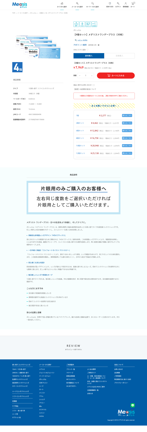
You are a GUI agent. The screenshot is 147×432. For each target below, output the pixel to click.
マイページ (69, 373)
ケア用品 (15, 406)
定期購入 (119, 56)
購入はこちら (127, 115)
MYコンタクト (71, 379)
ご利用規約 (117, 376)
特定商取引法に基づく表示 (122, 379)
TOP (13, 13)
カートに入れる (118, 75)
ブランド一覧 (70, 369)
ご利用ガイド (91, 373)
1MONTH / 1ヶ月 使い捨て (21, 376)
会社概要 (117, 373)
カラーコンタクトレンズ (19, 386)
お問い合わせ (118, 369)
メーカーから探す (22, 13)
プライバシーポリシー (121, 383)
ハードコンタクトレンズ (20, 391)
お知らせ (90, 393)
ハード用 (15, 414)
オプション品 (16, 417)
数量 (75, 75)
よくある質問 (91, 369)
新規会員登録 (70, 376)
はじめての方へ (71, 386)
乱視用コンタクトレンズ (20, 379)
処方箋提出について (72, 383)
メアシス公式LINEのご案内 (96, 387)
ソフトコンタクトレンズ (20, 396)
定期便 (14, 401)
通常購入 (89, 56)
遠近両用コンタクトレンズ (20, 383)
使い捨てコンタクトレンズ (21, 365)
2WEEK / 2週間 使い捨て (20, 373)
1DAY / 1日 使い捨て (19, 369)
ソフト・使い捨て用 (18, 411)
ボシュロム (33, 13)
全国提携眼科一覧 (92, 390)
